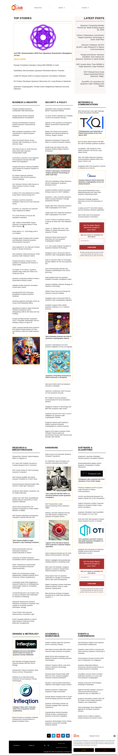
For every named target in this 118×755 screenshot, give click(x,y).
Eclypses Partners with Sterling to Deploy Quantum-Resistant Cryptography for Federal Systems (57, 424)
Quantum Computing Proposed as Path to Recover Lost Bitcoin (58, 376)
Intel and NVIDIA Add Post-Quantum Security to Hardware (57, 385)
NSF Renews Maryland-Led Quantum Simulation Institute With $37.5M (25, 516)
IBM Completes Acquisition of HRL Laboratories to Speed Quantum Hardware (24, 133)
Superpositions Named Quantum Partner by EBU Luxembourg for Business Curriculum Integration (56, 714)
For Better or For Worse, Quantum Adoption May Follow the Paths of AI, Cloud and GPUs (25, 271)
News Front (38, 7)
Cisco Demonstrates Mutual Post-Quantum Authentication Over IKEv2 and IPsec (57, 270)
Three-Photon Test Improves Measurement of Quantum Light (23, 613)
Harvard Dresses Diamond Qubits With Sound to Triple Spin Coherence (25, 485)
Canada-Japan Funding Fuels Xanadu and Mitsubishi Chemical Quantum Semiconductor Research (25, 240)
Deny (105, 750)
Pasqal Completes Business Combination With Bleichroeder (23, 110)
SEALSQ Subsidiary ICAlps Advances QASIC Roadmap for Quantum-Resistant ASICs (58, 183)
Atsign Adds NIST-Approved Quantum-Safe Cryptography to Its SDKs (58, 207)
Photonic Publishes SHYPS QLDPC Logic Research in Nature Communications (90, 47)
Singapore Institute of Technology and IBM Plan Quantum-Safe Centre (58, 407)
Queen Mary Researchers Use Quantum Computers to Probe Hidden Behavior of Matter (25, 508)
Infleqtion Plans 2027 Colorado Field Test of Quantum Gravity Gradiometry (24, 709)
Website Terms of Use (61, 747)
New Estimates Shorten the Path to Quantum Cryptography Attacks (58, 337)
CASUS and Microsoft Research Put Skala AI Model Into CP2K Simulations (91, 497)
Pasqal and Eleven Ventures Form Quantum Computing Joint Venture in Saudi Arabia (25, 263)
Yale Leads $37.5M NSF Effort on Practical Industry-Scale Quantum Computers (58, 495)
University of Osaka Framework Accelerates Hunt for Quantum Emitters (25, 559)
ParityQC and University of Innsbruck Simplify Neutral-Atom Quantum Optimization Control (90, 551)
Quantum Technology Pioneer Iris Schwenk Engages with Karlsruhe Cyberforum (56, 705)
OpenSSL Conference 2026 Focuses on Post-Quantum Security (57, 392)
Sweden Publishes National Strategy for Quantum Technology (59, 285)
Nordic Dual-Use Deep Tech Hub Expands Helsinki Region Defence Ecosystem (57, 149)
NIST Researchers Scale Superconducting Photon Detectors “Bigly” (94, 74)
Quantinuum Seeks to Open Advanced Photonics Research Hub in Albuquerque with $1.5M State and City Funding (25, 311)
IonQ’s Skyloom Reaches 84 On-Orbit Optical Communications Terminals (58, 554)
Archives (84, 7)
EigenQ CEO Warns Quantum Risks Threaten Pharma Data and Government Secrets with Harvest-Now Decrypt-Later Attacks (58, 434)
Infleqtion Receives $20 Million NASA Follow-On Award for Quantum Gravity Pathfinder (24, 653)
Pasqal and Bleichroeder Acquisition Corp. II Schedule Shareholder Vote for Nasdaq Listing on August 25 (25, 320)
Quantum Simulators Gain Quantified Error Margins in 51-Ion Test (90, 513)
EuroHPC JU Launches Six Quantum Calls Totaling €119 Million (92, 84)
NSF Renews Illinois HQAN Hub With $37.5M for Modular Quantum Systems (91, 142)
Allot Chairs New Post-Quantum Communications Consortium (89, 216)
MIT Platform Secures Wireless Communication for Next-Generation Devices (57, 399)
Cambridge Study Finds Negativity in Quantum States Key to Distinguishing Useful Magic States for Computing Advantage (25, 585)
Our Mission (16, 745)
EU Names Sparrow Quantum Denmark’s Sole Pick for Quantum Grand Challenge (24, 177)
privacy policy (93, 255)
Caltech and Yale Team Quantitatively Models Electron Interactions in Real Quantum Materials (25, 499)
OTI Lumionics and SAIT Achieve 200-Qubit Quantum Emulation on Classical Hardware (91, 541)
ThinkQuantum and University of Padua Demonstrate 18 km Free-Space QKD (91, 133)
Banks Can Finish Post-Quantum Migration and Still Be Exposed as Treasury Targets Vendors (56, 133)
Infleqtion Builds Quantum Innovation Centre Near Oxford (25, 286)
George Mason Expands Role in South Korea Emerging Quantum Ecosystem (58, 697)
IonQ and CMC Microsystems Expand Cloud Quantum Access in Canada (91, 520)
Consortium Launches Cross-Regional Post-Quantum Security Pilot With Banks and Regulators (25, 159)
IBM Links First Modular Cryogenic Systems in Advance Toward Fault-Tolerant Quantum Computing (57, 569)
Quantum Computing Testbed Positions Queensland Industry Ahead (25, 279)
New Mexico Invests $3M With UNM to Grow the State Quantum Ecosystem (58, 650)
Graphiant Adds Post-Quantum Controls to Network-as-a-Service (91, 167)
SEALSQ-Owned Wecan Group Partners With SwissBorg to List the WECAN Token (24, 142)
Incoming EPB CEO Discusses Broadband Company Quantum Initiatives (23, 294)
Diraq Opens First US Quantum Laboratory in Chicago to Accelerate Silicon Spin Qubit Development (57, 577)
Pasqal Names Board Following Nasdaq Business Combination (23, 117)
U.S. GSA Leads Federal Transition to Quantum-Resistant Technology (58, 247)
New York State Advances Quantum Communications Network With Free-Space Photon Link (90, 159)
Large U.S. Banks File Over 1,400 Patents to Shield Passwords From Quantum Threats (57, 230)
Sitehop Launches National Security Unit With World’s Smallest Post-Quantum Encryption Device (57, 514)
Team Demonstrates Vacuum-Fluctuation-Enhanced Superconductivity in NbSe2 (22, 551)
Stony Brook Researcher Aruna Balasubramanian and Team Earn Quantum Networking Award (89, 192)
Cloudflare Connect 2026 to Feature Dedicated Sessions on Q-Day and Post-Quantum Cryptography (90, 676)
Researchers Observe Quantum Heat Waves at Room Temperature (25, 671)
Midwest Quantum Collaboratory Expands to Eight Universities (56, 690)
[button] (114, 736)
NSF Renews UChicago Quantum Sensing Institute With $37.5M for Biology (24, 663)
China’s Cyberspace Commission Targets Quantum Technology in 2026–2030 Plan (90, 37)
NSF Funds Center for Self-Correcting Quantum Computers (25, 471)
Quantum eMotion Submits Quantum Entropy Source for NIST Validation (57, 191)
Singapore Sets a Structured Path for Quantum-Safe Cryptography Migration (58, 254)
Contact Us (31, 745)
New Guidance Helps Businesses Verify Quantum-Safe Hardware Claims (26, 255)
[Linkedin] (48, 745)
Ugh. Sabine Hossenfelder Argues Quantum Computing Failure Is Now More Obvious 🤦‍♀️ (24, 224)
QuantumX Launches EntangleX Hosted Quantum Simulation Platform (91, 457)
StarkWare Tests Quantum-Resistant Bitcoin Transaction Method (57, 110)
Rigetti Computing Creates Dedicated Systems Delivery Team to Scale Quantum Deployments (58, 586)
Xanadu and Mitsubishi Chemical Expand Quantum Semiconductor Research (23, 124)
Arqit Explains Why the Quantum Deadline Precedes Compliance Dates (58, 278)
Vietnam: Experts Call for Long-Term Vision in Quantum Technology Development (57, 667)
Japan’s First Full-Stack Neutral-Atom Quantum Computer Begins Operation (58, 544)
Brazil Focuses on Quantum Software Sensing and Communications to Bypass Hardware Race (25, 719)
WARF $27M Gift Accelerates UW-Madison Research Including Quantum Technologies (58, 658)
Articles (60, 7)
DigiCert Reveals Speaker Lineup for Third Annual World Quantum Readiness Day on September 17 (90, 691)
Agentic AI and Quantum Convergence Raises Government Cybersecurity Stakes (58, 124)
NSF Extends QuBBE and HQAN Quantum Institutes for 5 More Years (24, 478)
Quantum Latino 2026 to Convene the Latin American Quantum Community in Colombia (91, 651)
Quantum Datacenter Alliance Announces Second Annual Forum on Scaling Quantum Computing (91, 667)
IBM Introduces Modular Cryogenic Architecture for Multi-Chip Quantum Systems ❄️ (57, 595)
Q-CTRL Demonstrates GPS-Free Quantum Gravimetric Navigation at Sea (43, 54)
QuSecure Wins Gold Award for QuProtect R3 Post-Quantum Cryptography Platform (56, 239)
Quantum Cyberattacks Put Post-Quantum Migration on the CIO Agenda (58, 346)
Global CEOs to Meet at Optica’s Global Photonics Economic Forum (90, 717)
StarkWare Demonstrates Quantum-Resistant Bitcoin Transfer (39, 71)
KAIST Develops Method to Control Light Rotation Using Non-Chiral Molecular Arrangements (24, 621)
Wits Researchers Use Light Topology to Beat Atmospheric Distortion (91, 112)
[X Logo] (44, 745)
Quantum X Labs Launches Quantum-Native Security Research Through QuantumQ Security (58, 199)
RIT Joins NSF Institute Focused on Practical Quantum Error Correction (24, 464)
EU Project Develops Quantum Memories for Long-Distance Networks (42, 81)
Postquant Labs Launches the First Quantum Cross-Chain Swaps (91, 480)
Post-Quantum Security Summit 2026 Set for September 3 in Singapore (91, 659)
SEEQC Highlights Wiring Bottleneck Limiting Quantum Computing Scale (57, 561)
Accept (84, 750)
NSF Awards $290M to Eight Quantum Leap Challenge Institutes (26, 541)
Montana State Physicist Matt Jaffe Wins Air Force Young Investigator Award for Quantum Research (57, 676)
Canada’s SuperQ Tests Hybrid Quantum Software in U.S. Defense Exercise (57, 307)
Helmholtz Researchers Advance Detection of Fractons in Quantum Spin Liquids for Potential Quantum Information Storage (25, 604)
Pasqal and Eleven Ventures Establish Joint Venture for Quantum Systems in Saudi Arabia (90, 57)
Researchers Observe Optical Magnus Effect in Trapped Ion (25, 457)
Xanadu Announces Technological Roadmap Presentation (89, 684)
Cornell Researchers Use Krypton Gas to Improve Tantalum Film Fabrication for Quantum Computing (25, 594)
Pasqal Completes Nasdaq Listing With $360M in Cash (36, 65)
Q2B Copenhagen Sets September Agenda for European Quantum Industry (90, 709)
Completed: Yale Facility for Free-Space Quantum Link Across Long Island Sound (90, 150)
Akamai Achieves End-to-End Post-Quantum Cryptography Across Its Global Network (91, 182)
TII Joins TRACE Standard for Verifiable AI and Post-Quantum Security (59, 117)
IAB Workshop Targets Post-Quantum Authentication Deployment (91, 643)
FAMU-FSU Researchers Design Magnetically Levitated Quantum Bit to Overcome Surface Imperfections (25, 575)
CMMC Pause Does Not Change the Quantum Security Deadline (57, 292)
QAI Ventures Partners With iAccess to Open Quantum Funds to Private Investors (25, 186)
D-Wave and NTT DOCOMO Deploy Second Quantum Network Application (91, 209)
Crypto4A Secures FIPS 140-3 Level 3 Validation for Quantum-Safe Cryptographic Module (58, 415)
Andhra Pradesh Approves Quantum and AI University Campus (57, 643)
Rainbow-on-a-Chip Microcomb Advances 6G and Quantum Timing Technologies (24, 679)
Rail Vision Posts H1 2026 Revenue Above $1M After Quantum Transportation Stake (24, 151)
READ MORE (20, 59)
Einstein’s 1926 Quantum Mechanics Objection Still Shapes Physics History (58, 684)
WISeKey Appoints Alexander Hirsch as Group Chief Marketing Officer (25, 302)
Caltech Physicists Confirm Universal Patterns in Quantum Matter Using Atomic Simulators (90, 505)
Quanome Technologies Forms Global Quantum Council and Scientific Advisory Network (58, 723)
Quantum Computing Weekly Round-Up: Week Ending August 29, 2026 (90, 27)
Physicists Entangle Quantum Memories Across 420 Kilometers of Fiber (90, 201)
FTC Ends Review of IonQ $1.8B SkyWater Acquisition (23, 216)
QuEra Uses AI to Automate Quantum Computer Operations (58, 455)
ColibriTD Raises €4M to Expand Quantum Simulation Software (40, 76)
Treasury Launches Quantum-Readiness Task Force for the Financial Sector (25, 201)
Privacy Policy (61, 743)
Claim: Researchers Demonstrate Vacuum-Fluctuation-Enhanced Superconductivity (23, 566)
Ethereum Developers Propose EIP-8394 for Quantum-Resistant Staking (57, 141)
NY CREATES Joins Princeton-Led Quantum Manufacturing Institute (57, 462)
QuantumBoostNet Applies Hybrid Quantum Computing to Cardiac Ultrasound (89, 465)
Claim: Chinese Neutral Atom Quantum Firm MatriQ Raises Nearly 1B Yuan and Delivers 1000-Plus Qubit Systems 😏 (25, 330)
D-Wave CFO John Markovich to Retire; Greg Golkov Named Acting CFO (26, 194)
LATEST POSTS (94, 18)
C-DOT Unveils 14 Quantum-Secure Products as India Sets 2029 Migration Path (58, 221)
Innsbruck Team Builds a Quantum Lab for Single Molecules (25, 492)
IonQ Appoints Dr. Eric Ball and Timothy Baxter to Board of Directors (26, 248)
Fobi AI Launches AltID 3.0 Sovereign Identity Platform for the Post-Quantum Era (58, 261)
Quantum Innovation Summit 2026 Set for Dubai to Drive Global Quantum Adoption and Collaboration (91, 700)
